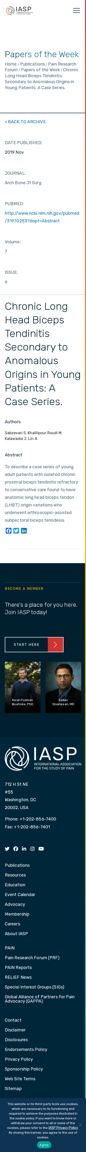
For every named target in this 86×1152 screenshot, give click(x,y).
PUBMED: (14, 203)
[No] (80, 1125)
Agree (44, 1145)
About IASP (16, 934)
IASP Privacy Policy (63, 1128)
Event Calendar (20, 894)
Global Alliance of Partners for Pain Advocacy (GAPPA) (40, 999)
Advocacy (15, 904)
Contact (13, 1020)
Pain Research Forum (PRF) (32, 958)
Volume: (13, 242)
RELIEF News (18, 977)
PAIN (10, 948)
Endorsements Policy (26, 1049)
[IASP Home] (19, 10)
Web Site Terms (20, 1079)
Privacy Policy (19, 1059)
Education (15, 885)
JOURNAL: (15, 173)
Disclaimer (15, 1030)
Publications (17, 865)
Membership (17, 914)
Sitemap (13, 1088)
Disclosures (16, 1040)
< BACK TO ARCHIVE (25, 121)
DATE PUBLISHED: (24, 142)
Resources (15, 875)
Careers (12, 924)
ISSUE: (11, 272)
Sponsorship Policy (24, 1069)
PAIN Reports (18, 967)
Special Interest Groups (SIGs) (34, 987)
